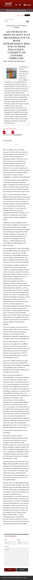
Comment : (7, 546)
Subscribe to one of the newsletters (17, 10)
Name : (6, 540)
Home (18, 15)
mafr (8, 3)
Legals (24, 577)
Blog (23, 15)
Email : (19, 540)
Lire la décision (7, 140)
